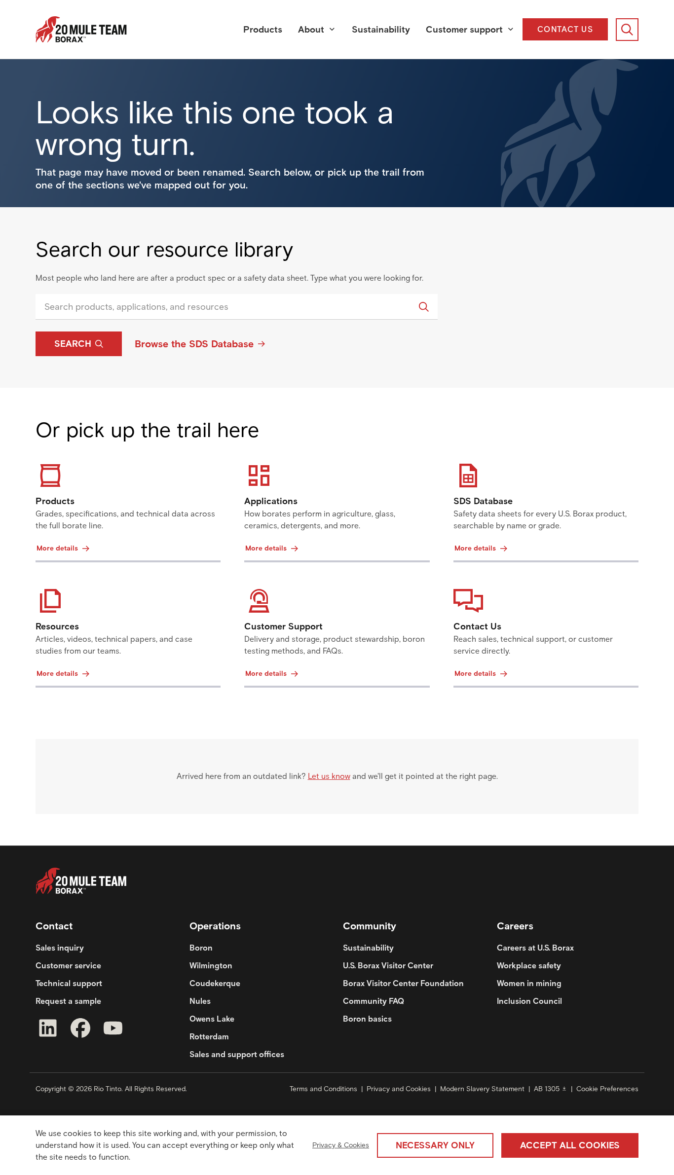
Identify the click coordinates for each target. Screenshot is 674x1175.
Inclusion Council (529, 1001)
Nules (200, 1001)
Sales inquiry (60, 948)
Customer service (68, 965)
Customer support (464, 29)
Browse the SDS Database (194, 344)
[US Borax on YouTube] (113, 1029)
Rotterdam (209, 1036)
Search (72, 343)
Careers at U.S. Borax (535, 948)
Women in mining (529, 983)
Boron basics (367, 1019)
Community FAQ (373, 1001)
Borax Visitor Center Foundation (403, 983)
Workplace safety (529, 965)
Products (262, 29)
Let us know (329, 776)
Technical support (69, 983)
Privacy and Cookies (399, 1089)
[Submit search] (424, 307)
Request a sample (68, 1001)
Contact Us (565, 29)
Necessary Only (435, 1145)
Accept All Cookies (570, 1145)
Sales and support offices (236, 1054)
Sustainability (381, 29)
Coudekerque (214, 983)
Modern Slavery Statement (482, 1089)
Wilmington (210, 965)
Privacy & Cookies (340, 1145)
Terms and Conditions (323, 1089)
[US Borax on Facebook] (80, 1029)
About (311, 29)
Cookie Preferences (607, 1089)
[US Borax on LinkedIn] (48, 1029)
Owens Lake (211, 1019)
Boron (201, 948)
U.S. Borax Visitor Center (388, 965)
